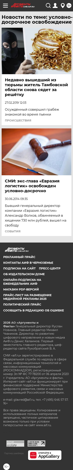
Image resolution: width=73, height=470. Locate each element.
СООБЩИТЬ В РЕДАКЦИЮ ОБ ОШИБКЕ (33, 310)
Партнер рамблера (14, 453)
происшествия (18, 120)
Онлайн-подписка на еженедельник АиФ (22, 281)
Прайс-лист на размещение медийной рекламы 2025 (27, 297)
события (12, 231)
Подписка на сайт (19, 268)
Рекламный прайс (19, 257)
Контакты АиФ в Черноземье (28, 263)
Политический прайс (22, 304)
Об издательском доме (24, 274)
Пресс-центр (49, 268)
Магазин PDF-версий (21, 289)
